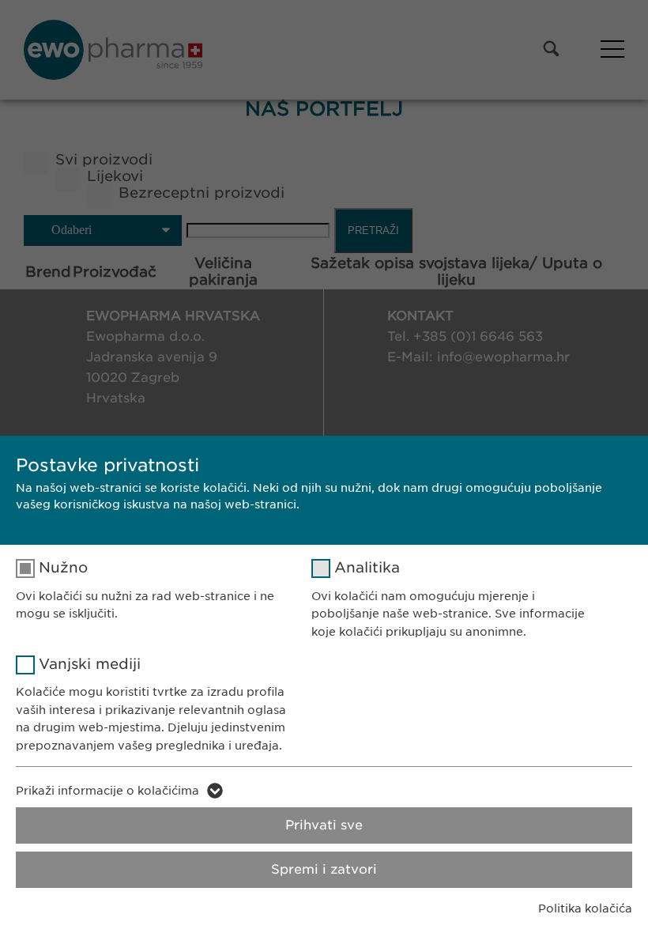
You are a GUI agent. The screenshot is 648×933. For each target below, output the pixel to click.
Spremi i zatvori (324, 869)
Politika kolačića (585, 908)
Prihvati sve (324, 825)
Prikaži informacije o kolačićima (107, 790)
